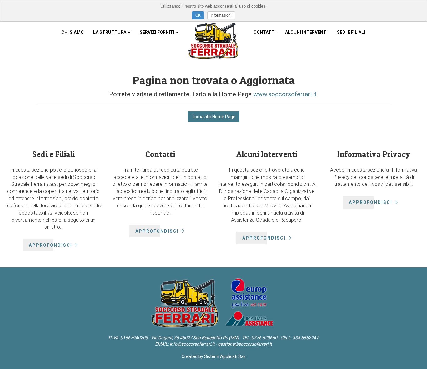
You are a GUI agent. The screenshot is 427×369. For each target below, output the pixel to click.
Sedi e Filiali (351, 32)
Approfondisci (51, 245)
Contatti (265, 32)
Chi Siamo (72, 32)
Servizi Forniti (157, 32)
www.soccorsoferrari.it (284, 94)
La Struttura (110, 32)
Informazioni (221, 15)
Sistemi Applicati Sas (225, 356)
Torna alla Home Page (213, 116)
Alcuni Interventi (306, 32)
